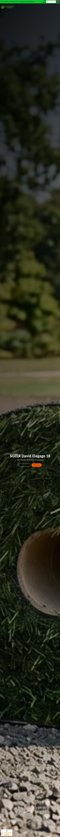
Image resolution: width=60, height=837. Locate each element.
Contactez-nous (36, 465)
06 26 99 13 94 (14, 1)
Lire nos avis (6, 834)
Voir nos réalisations (24, 465)
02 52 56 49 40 (4, 1)
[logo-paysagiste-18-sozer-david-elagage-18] (7, 7)
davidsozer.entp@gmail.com (28, 1)
